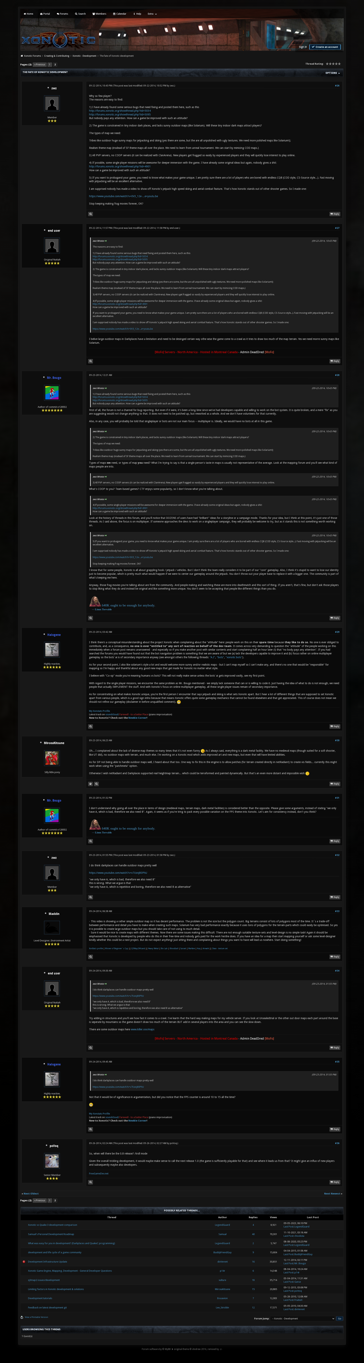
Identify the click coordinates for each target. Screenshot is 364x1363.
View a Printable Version (36, 1317)
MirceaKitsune (222, 1289)
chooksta (299, 1235)
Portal (46, 13)
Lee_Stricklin (222, 1307)
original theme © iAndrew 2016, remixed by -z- (198, 1349)
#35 (337, 1061)
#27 (337, 228)
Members (100, 13)
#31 (337, 798)
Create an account (326, 47)
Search (82, 13)
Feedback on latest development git (47, 1307)
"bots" (220, 657)
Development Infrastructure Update (47, 1261)
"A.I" (212, 657)
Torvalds (107, 609)
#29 (337, 632)
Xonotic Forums (32, 56)
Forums (63, 13)
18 (253, 1280)
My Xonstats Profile (99, 711)
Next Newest (332, 1193)
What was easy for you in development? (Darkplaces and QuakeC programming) (71, 1243)
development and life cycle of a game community (54, 1252)
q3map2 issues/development (44, 1280)
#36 (337, 1143)
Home (29, 13)
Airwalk (206, 948)
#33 (337, 911)
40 (253, 1234)
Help (138, 13)
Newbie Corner (137, 717)
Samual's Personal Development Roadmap (51, 1234)
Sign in (303, 46)
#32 (337, 855)
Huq (199, 948)
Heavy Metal (153, 948)
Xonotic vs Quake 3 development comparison (52, 1224)
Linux (98, 609)
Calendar (121, 13)
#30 (337, 740)
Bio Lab (164, 948)
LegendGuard (222, 1224)
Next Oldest (31, 1193)
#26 (337, 85)
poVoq (54, 1146)
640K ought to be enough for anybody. (128, 605)
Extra (150, 13)
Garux (297, 1281)
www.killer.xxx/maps (142, 1029)
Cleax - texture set (220, 948)
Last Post (288, 1226)
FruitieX (298, 1300)
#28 (337, 375)
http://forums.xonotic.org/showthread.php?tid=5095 (120, 114)
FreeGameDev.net (98, 1173)
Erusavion (222, 1298)
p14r (222, 1270)
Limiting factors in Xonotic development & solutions (56, 1289)
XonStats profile (96, 948)
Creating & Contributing (56, 56)
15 (253, 1289)
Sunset (183, 948)
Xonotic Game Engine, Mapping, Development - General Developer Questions (70, 1270)
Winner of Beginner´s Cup (116, 948)
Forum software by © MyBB (156, 1349)
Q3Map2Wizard (138, 948)
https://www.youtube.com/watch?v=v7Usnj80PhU (118, 872)
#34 (337, 970)
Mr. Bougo (300, 1263)
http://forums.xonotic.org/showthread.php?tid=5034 (120, 110)
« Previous (39, 64)
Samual (223, 1234)
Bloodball (174, 948)
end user (54, 230)
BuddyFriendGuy (222, 1252)
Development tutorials (40, 1298)
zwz (54, 88)
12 (253, 1307)
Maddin (54, 914)
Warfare (191, 948)
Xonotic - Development (84, 56)
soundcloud (111, 714)
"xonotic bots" (234, 657)
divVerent (222, 1261)
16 (253, 1261)
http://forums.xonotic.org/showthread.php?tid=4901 (120, 166)
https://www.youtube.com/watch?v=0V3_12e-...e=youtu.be (123, 196)
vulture (222, 1280)
